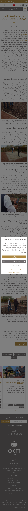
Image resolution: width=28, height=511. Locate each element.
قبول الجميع (14, 257)
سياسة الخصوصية (18, 270)
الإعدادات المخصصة (14, 265)
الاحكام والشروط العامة (14, 272)
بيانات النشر (9, 270)
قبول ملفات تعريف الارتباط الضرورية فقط (14, 261)
